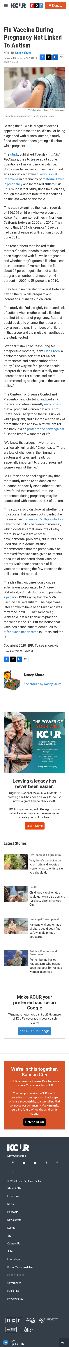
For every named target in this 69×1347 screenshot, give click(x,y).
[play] (5, 1342)
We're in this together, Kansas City (34, 1071)
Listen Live (13, 1196)
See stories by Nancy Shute (42, 684)
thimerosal (30, 519)
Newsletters (14, 1220)
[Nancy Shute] (12, 680)
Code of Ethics (15, 1275)
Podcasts (12, 1212)
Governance (14, 1283)
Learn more (34, 826)
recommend (53, 404)
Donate (57, 5)
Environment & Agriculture (45, 855)
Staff (10, 1235)
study (14, 154)
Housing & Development (44, 919)
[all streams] (64, 1342)
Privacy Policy (15, 1298)
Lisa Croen (52, 351)
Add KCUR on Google (34, 1031)
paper (10, 597)
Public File (13, 1291)
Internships (13, 1259)
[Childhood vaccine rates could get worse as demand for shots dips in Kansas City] (16, 894)
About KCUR (14, 1188)
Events (11, 1227)
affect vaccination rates (21, 632)
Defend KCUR (34, 1122)
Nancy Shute (23, 52)
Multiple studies (51, 519)
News (10, 1204)
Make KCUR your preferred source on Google (34, 1002)
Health (33, 887)
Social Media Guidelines (21, 1267)
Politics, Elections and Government (43, 953)
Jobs (10, 1251)
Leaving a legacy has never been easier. (34, 783)
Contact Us (13, 1243)
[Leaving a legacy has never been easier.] (34, 742)
